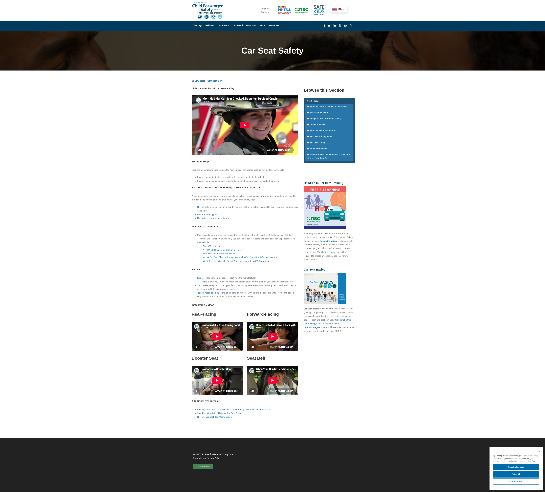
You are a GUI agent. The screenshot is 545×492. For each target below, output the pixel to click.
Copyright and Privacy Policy (206, 458)
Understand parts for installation (213, 218)
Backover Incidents (319, 112)
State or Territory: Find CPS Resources (328, 106)
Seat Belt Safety (317, 142)
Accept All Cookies (516, 467)
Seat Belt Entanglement (321, 136)
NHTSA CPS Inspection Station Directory (223, 250)
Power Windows (317, 124)
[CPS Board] (224, 10)
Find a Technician (211, 246)
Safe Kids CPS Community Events (219, 253)
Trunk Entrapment (318, 148)
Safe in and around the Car (323, 130)
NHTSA (201, 207)
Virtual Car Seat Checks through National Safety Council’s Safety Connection (240, 257)
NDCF (262, 25)
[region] (516, 468)
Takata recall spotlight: (209, 293)
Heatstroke (274, 25)
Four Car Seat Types (207, 214)
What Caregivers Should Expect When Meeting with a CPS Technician (236, 261)
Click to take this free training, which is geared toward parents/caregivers (327, 324)
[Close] (539, 451)
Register (201, 278)
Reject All (516, 474)
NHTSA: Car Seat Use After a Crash (214, 417)
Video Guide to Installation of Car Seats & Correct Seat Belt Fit (328, 156)
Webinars (209, 25)
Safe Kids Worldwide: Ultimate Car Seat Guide (219, 413)
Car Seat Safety (314, 101)
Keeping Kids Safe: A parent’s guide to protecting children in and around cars (234, 409)
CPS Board (238, 25)
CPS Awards (223, 25)
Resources (251, 25)
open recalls (229, 289)
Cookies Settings (203, 466)
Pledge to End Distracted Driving (325, 118)
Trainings (197, 25)
